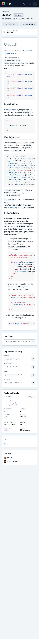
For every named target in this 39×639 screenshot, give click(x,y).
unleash (6, 14)
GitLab (6, 444)
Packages (6, 11)
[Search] (30, 4)
